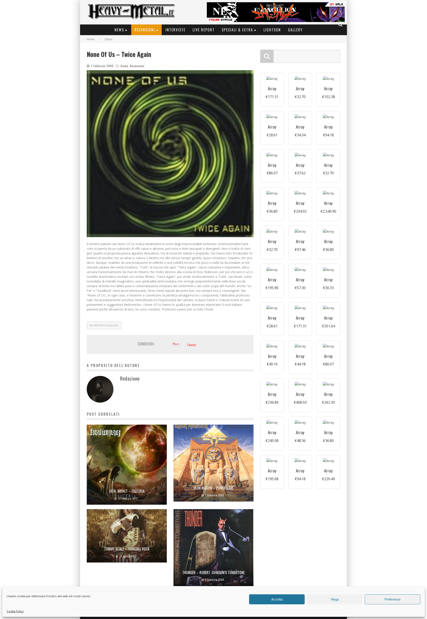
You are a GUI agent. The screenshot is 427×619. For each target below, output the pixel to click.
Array (272, 88)
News (119, 29)
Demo (124, 65)
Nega (335, 599)
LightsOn (272, 29)
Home (91, 39)
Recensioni (145, 29)
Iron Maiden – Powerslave (214, 488)
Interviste (175, 29)
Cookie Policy (15, 611)
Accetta (276, 599)
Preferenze (393, 599)
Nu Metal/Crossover (104, 325)
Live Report (204, 29)
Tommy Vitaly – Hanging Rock (126, 549)
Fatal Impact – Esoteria (127, 491)
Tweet (191, 345)
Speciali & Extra (237, 29)
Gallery (295, 29)
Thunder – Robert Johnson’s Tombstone (213, 572)
